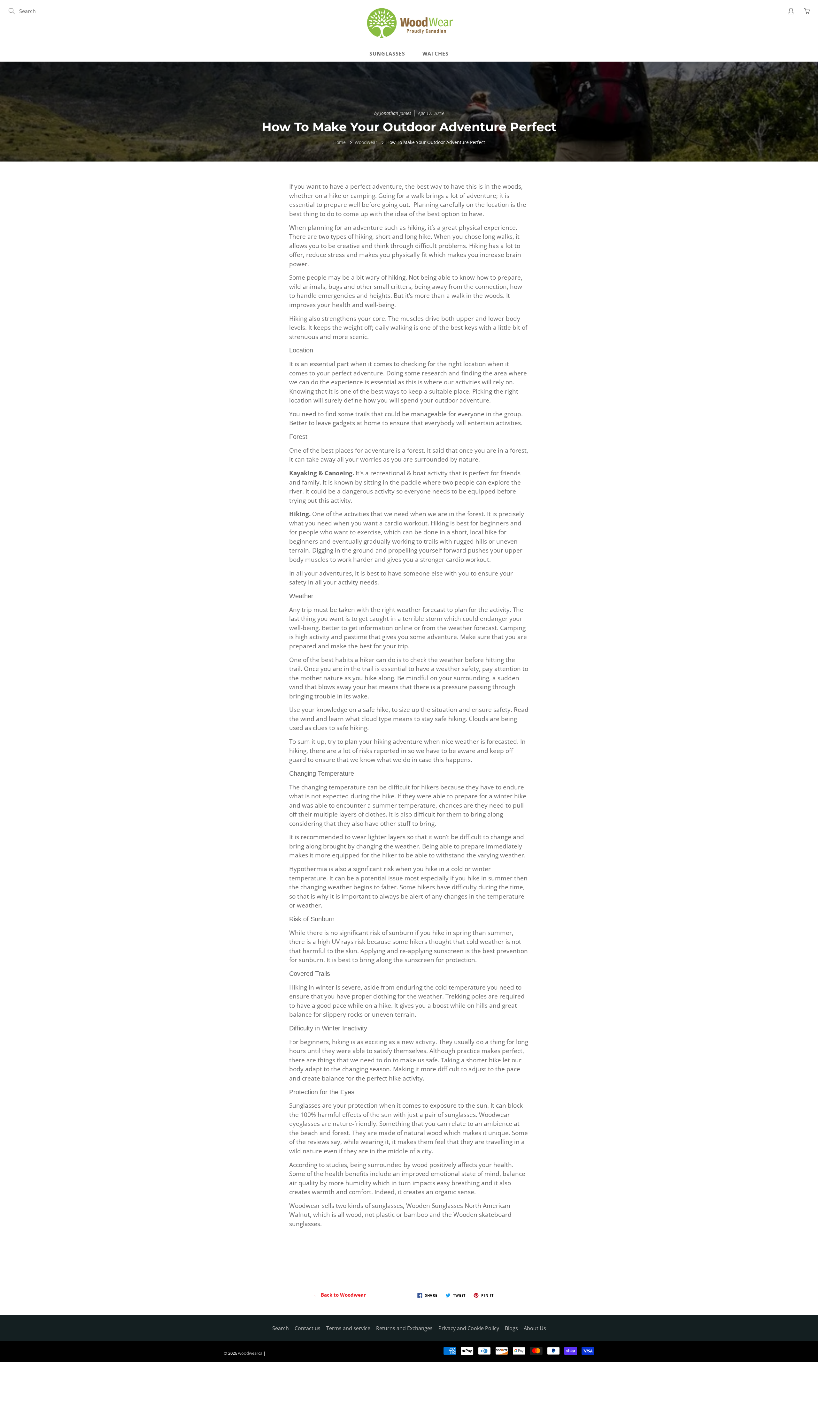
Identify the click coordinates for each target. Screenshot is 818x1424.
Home (339, 142)
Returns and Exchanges (404, 1328)
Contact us (307, 1328)
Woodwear (366, 142)
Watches (435, 53)
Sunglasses (387, 53)
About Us (535, 1328)
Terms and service (348, 1328)
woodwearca (250, 1353)
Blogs (511, 1328)
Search (280, 1328)
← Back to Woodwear (339, 1295)
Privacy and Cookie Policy (468, 1328)
